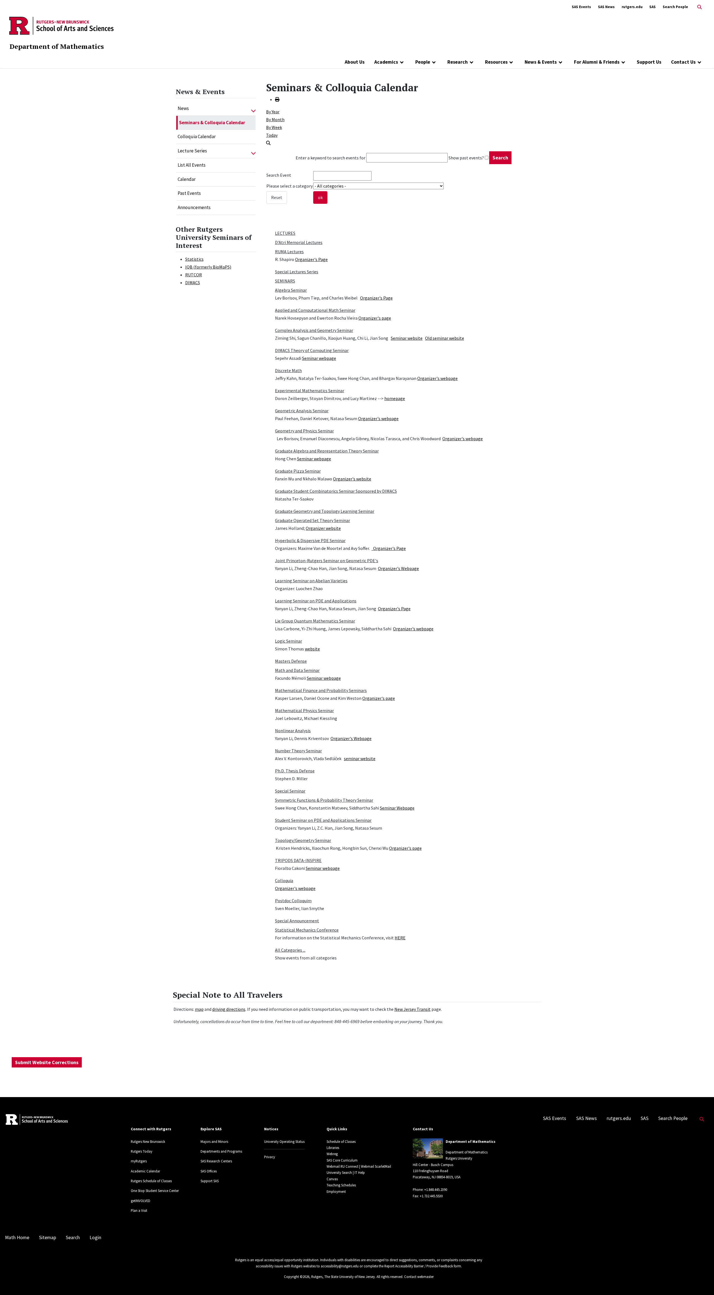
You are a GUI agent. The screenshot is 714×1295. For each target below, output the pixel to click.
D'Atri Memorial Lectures (298, 242)
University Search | (340, 1172)
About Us (355, 62)
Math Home (17, 1237)
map (199, 1009)
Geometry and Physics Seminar (304, 431)
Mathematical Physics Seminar (304, 710)
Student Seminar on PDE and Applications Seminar (323, 820)
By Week (274, 127)
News (183, 108)
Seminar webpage (319, 358)
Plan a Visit (139, 1210)
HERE (400, 937)
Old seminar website (444, 338)
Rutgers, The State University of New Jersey (343, 1276)
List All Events (192, 165)
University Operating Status (284, 1141)
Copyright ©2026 (296, 1276)
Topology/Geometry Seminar (303, 840)
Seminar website (407, 338)
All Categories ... (290, 950)
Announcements (194, 207)
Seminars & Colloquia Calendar (212, 122)
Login (95, 1237)
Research (457, 62)
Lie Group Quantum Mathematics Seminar (315, 621)
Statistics (194, 259)
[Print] (277, 99)
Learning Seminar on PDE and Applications (315, 601)
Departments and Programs (221, 1151)
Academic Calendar (145, 1171)
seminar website (359, 758)
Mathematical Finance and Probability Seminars (321, 690)
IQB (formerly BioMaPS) (208, 267)
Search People (675, 6)
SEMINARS (285, 281)
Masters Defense (291, 661)
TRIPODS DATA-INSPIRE (298, 860)
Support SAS (210, 1181)
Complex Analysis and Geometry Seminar (314, 330)
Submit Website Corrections (46, 1062)
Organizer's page (374, 318)
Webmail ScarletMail (376, 1166)
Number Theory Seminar (298, 750)
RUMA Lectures (289, 251)
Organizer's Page (311, 259)
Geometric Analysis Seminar (302, 410)
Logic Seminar (288, 641)
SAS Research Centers (216, 1161)
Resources (496, 62)
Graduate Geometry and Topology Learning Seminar (324, 511)
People (422, 62)
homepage (394, 398)
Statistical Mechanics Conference (307, 930)
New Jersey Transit (412, 1009)
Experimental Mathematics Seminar (309, 390)
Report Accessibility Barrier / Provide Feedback (418, 1266)
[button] (253, 109)
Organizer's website (352, 479)
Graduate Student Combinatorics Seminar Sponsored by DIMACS (336, 491)
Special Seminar (290, 791)
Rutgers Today (141, 1151)
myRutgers (139, 1161)
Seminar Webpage (397, 808)
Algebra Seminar (291, 290)
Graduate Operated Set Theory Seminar (312, 520)
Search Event (278, 175)
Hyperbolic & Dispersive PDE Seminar (310, 540)
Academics (386, 62)
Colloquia (284, 880)
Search (73, 1237)
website (312, 649)
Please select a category (289, 186)
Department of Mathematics (56, 46)
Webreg (332, 1154)
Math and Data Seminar (297, 670)
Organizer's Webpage (398, 568)
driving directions (228, 1009)
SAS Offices (209, 1171)
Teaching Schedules (341, 1185)
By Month (275, 119)
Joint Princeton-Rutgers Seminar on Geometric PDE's (326, 560)
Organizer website (323, 528)
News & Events (541, 62)
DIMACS (192, 282)
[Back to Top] (702, 1281)
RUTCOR (193, 274)
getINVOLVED (140, 1200)
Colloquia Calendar (197, 136)
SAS (652, 6)
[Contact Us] (699, 62)
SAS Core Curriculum (342, 1160)
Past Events (189, 193)
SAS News (606, 6)
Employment (336, 1191)
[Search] (268, 143)
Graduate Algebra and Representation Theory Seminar (327, 451)
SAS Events (581, 6)
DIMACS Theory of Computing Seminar (312, 350)
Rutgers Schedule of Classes (151, 1181)
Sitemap (47, 1237)
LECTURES (285, 233)
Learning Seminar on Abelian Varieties (311, 580)
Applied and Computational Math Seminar (315, 310)
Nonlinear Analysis (293, 730)
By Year (272, 111)
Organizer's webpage (437, 378)
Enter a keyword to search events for (330, 158)
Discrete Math (288, 370)
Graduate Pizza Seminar (298, 471)
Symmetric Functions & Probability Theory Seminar (324, 800)
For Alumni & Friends (596, 62)
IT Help (359, 1172)
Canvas (332, 1179)
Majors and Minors (214, 1141)
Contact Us (683, 62)
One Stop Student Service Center (155, 1190)
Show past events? (466, 158)
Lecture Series (192, 151)
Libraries (333, 1147)
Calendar (187, 179)
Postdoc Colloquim (293, 900)
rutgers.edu (632, 6)
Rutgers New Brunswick (148, 1141)
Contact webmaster (419, 1276)
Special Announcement (297, 920)
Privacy (269, 1157)
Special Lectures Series (296, 271)
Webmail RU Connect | (343, 1166)
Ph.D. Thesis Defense (295, 771)
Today (272, 135)
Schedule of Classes (341, 1141)
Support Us (649, 62)
